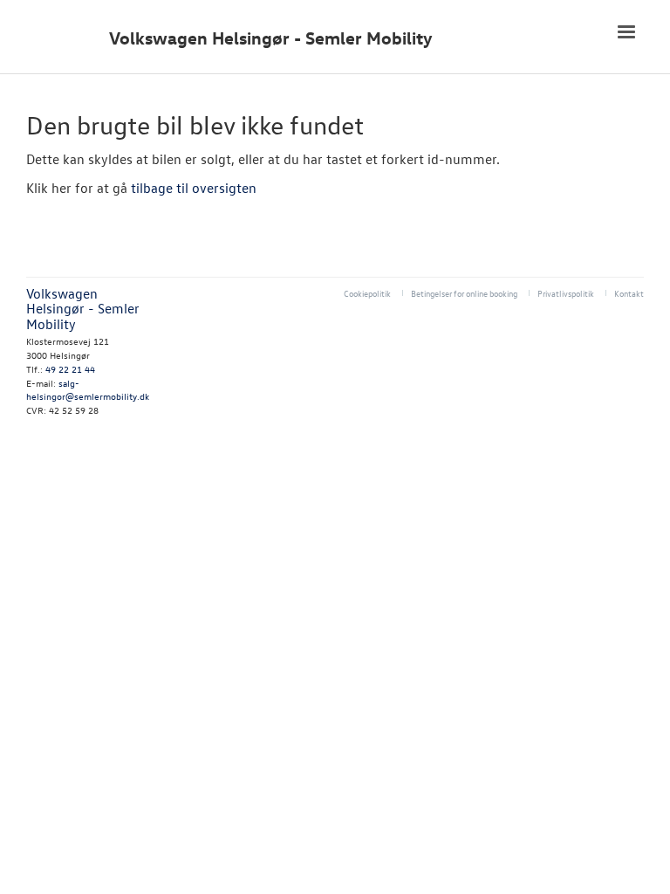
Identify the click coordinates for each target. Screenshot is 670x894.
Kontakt (629, 292)
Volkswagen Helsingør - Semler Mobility (271, 38)
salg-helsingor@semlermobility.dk (87, 389)
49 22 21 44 (70, 368)
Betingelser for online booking (464, 292)
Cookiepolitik (367, 292)
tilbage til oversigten (193, 187)
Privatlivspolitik (565, 292)
